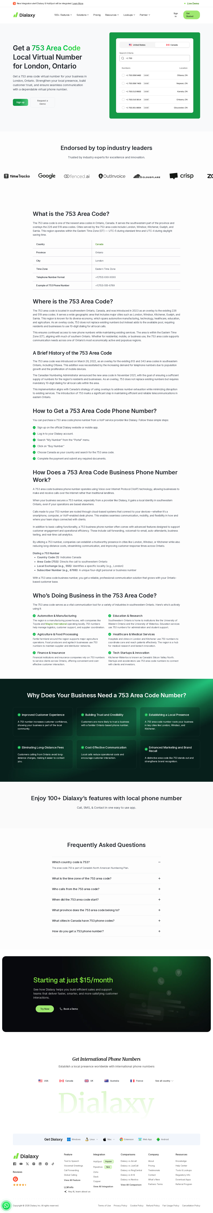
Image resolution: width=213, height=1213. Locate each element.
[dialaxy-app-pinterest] (46, 1164)
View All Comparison (131, 1185)
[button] (74, 1139)
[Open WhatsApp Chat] (6, 1206)
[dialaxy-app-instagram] (34, 1164)
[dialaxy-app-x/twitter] (27, 1164)
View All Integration (103, 1186)
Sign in (176, 14)
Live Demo (193, 3)
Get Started (189, 14)
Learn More (77, 3)
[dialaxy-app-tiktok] (53, 1164)
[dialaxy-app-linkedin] (40, 1164)
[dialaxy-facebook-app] (14, 1164)
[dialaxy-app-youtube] (21, 1164)
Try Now (44, 1008)
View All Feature (72, 1180)
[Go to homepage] (24, 15)
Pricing (97, 14)
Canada (99, 244)
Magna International (56, 623)
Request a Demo (42, 102)
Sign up (20, 102)
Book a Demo (71, 1008)
